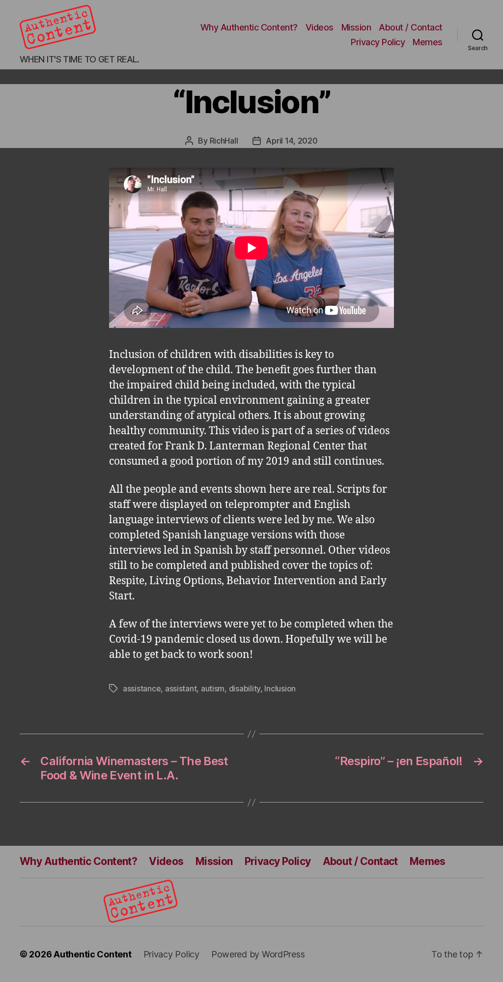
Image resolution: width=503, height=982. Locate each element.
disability (244, 688)
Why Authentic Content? (249, 27)
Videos (320, 27)
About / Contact (411, 27)
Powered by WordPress (258, 954)
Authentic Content (92, 954)
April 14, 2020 (291, 141)
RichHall (224, 141)
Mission (356, 27)
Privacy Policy (378, 42)
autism (212, 688)
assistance (142, 688)
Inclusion (280, 688)
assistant (181, 688)
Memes (428, 42)
